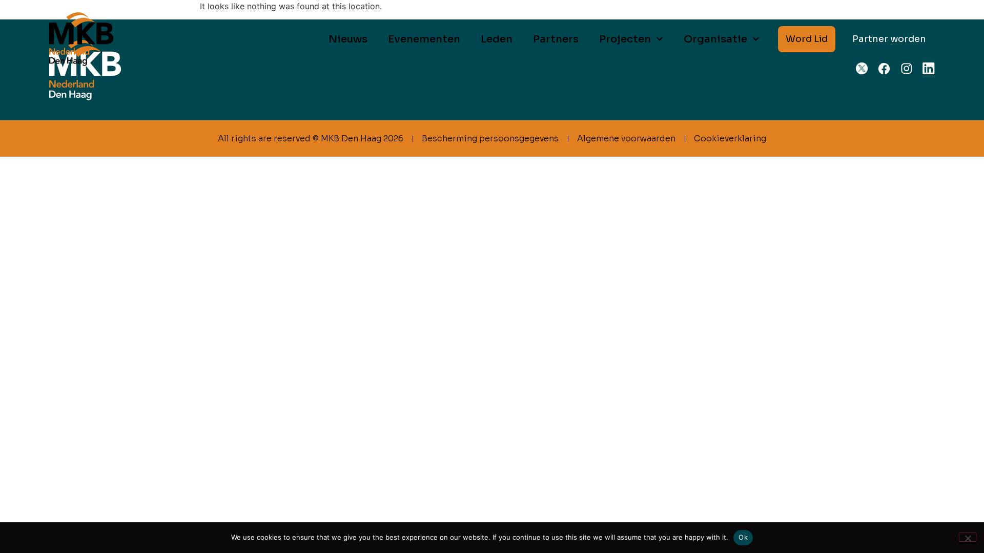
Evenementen (424, 39)
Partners (556, 39)
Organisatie (715, 39)
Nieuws (348, 39)
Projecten (625, 39)
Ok (743, 537)
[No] (967, 537)
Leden (496, 39)
